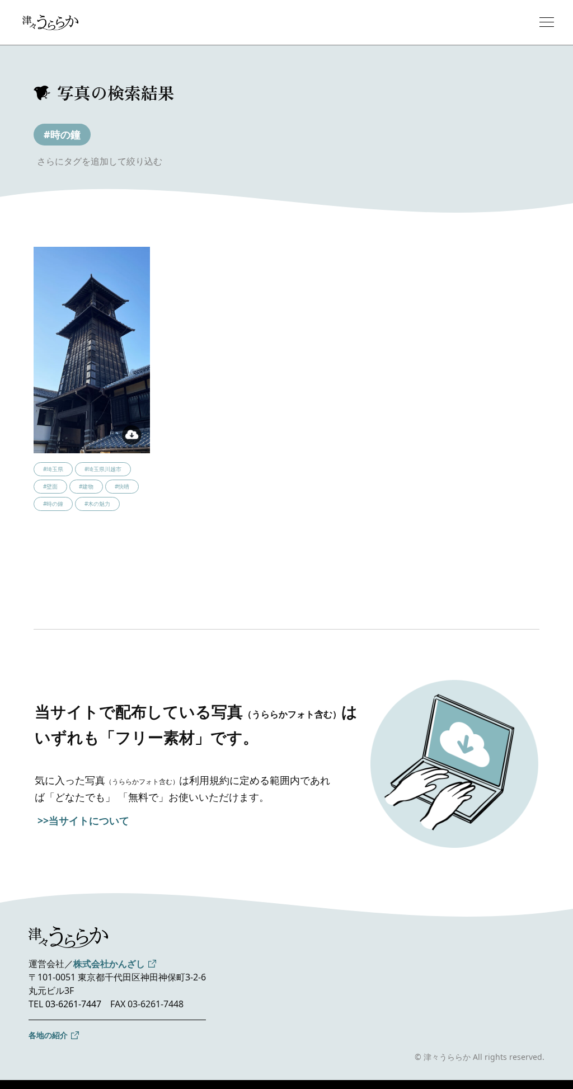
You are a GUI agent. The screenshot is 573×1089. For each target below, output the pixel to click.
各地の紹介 (48, 1035)
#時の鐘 (62, 134)
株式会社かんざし (109, 963)
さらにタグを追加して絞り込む (99, 161)
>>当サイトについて (83, 820)
